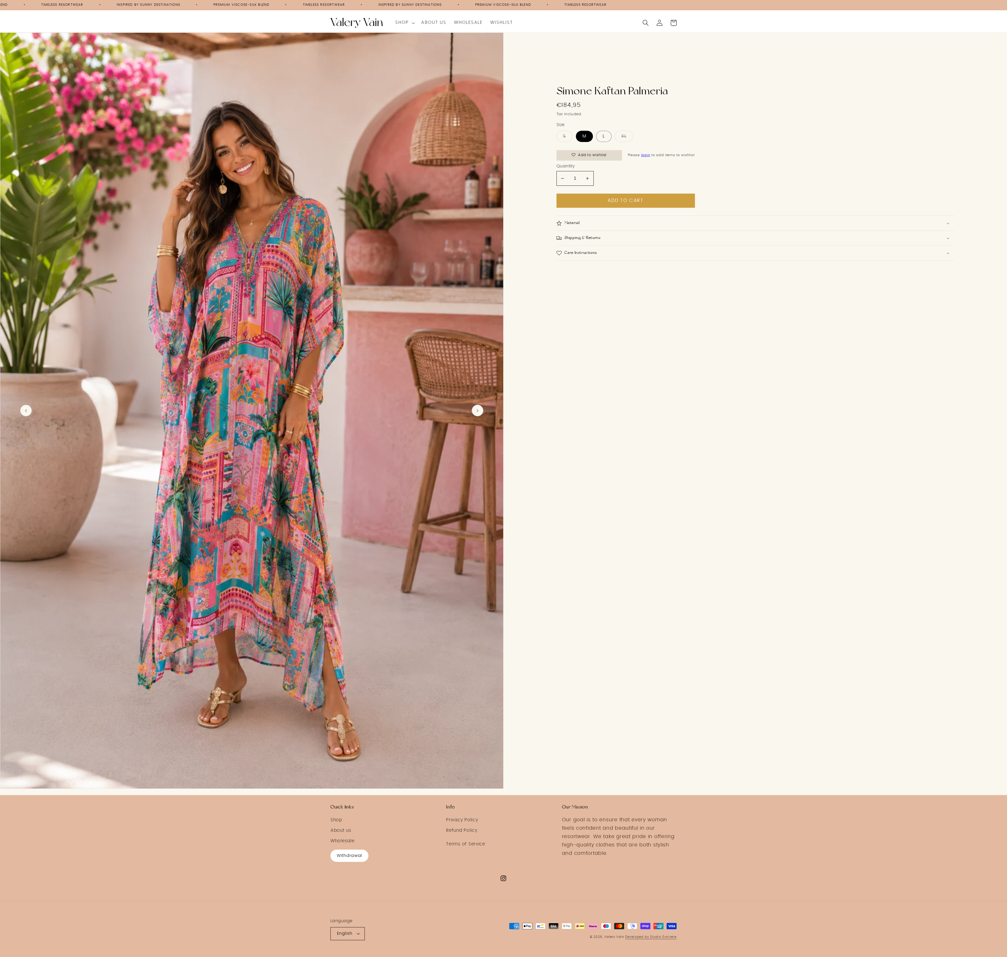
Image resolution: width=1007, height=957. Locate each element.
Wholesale (342, 841)
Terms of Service (465, 844)
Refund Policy (461, 830)
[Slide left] (26, 410)
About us (340, 830)
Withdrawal (349, 856)
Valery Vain (614, 936)
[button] (404, 22)
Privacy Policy (462, 820)
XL (623, 136)
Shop (336, 820)
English (344, 934)
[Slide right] (477, 410)
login (645, 155)
